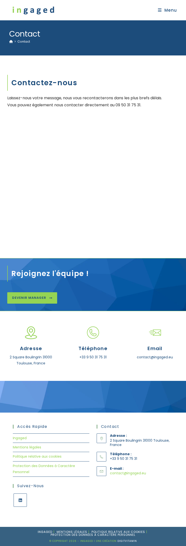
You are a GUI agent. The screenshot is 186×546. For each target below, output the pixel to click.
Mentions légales (27, 447)
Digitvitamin (127, 541)
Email (154, 348)
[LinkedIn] (20, 500)
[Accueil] (11, 41)
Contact (23, 41)
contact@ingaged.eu (128, 473)
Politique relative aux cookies (37, 456)
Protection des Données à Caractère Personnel (93, 535)
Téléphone (93, 348)
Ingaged (20, 438)
